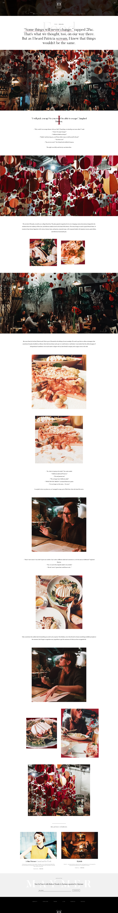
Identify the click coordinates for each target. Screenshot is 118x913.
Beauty (35, 13)
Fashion (46, 13)
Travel (83, 13)
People (73, 13)
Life (64, 13)
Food (55, 13)
